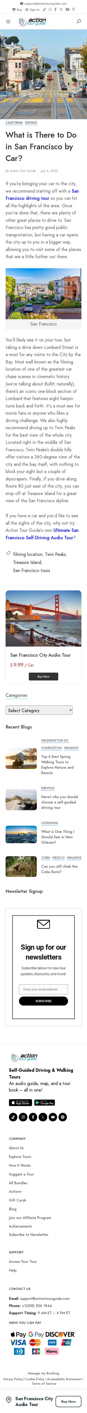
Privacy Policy (13, 1379)
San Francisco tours (31, 570)
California (14, 122)
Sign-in (34, 9)
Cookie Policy (34, 1379)
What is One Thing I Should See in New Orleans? (57, 837)
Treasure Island (27, 562)
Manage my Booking (43, 1373)
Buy (19, 9)
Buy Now (68, 1401)
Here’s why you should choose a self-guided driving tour (59, 802)
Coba (45, 857)
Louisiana (49, 823)
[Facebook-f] (33, 1117)
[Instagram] (50, 10)
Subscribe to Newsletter (28, 1234)
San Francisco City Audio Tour (40, 655)
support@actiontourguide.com (45, 3)
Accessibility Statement (64, 1379)
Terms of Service (44, 1383)
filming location (27, 554)
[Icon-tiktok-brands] (13, 1117)
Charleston (51, 748)
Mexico (58, 857)
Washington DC (55, 740)
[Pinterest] (73, 10)
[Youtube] (53, 1117)
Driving (31, 122)
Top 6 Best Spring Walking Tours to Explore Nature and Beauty (57, 764)
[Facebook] (55, 10)
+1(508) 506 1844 (37, 1305)
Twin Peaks (55, 554)
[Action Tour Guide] (33, 21)
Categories (16, 695)
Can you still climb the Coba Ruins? (59, 869)
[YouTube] (68, 10)
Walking (71, 748)
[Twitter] (43, 1117)
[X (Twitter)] (61, 10)
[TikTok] (44, 10)
